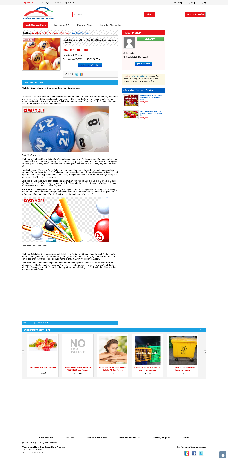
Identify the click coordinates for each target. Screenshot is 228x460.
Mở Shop (178, 2)
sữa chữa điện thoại (80, 33)
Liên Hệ (185, 438)
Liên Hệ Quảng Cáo (161, 438)
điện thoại (64, 33)
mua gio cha (35, 442)
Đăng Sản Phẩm (195, 14)
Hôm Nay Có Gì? (61, 25)
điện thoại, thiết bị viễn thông (45, 33)
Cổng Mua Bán (28, 2)
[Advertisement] (70, 294)
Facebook (194, 453)
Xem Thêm (200, 330)
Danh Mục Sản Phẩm (36, 25)
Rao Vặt (45, 2)
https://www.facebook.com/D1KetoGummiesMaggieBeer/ (52, 367)
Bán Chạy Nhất (84, 25)
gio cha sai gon (50, 442)
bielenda (130, 53)
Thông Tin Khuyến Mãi (110, 25)
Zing (81, 74)
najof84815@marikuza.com (138, 57)
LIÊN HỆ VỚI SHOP (90, 65)
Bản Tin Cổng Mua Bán (65, 2)
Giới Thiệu (70, 438)
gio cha (25, 442)
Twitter (76, 74)
